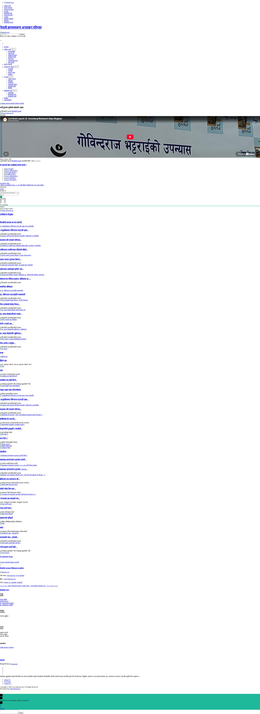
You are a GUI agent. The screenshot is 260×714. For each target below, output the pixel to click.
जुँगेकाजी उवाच (12, 55)
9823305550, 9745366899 (15, 575)
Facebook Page (6, 557)
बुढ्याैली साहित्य (8, 19)
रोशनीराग (11, 83)
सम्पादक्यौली (7, 100)
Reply (3, 709)
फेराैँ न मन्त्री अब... (6, 324)
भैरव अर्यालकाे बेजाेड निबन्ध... (10, 304)
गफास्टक (11, 59)
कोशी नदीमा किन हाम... (8, 489)
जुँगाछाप (6, 20)
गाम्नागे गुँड (11, 53)
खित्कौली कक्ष (8, 13)
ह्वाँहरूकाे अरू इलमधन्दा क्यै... (10, 479)
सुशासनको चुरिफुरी (6, 518)
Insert (21, 713)
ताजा (1, 353)
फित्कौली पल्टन (8, 22)
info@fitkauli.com (10, 579)
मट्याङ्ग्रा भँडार (9, 9)
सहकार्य (2, 660)
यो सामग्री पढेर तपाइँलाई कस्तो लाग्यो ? (13, 165)
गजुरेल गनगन (12, 79)
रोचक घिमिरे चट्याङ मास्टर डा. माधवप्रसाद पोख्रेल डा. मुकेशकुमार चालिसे (7, 602)
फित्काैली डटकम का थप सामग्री (11, 222)
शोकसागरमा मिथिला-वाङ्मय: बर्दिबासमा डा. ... (15, 279)
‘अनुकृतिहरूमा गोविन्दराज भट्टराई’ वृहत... (14, 230)
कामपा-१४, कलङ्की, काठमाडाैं (13, 582)
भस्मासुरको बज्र (13, 61)
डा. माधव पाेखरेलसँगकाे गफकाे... (11, 314)
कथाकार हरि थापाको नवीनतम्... (11, 240)
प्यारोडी (10, 71)
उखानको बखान (12, 84)
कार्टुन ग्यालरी (8, 8)
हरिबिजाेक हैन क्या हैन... (8, 419)
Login (2, 189)
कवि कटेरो (11, 62)
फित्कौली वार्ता (12, 96)
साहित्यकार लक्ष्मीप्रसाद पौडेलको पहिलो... (14, 250)
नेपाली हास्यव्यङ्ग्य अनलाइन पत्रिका (21, 27)
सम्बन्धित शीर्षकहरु (6, 287)
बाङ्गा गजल (11, 72)
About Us (7, 680)
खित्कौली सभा (12, 94)
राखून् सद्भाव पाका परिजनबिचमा (10, 390)
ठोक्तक (10, 74)
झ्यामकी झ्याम (12, 86)
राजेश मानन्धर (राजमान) (7, 647)
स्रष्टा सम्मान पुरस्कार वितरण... (10, 259)
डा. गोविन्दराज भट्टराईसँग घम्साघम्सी (12, 294)
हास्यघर (6, 47)
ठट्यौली (10, 69)
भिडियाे (6, 98)
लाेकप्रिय (3, 452)
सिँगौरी (10, 88)
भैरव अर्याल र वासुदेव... (7, 343)
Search (22, 34)
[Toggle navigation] (1, 40)
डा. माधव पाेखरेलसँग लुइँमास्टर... (11, 333)
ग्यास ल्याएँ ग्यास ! (6, 508)
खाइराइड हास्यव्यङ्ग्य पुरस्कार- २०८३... (14, 469)
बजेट (1, 527)
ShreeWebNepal (15, 689)
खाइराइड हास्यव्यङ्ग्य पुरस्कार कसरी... (13, 459)
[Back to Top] (1, 564)
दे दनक (6, 11)
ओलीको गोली (12, 57)
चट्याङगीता (11, 51)
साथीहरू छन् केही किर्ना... (8, 380)
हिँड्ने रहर (3, 360)
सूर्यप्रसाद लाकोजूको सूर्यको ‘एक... (12, 269)
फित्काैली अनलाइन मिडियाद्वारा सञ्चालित (12, 568)
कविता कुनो (7, 6)
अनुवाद (6, 17)
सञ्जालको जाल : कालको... (9, 537)
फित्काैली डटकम (16, 111)
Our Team (7, 682)
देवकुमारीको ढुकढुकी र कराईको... (11, 429)
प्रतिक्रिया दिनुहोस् (6, 214)
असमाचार (11, 93)
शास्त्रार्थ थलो (8, 15)
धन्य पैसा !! (4, 438)
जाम (1, 370)
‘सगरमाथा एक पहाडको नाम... (10, 498)
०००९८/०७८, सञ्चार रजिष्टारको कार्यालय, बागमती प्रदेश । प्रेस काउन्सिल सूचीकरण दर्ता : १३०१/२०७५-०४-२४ (29, 586)
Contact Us (7, 683)
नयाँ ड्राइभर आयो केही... (8, 547)
